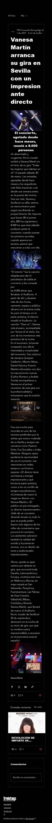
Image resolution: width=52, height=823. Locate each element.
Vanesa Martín (17, 677)
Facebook (8, 811)
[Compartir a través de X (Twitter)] (18, 686)
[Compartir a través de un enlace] (32, 686)
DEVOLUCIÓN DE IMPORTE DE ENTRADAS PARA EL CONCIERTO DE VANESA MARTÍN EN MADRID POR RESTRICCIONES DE (25, 739)
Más (22, 15)
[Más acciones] (39, 31)
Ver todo (38, 707)
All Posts (11, 15)
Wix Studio (30, 819)
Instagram (7, 808)
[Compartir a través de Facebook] (12, 686)
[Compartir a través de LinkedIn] (25, 686)
